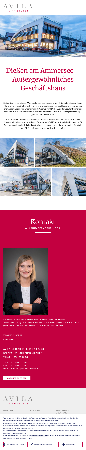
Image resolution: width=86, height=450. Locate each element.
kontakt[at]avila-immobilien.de (24, 368)
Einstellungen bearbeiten (43, 444)
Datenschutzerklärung (39, 436)
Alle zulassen (70, 444)
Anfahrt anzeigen (17, 378)
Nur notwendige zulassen (15, 444)
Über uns (8, 410)
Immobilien (36, 410)
